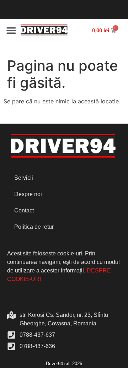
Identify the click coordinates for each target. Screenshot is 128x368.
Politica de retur (34, 227)
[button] (11, 30)
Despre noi (28, 194)
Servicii (23, 178)
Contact (24, 210)
